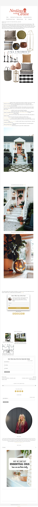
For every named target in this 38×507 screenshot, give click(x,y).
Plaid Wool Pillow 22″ (7, 110)
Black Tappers (6, 114)
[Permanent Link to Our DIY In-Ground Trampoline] (8, 337)
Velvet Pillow (6, 116)
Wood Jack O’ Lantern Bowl (8, 113)
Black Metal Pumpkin (7, 111)
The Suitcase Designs (23, 504)
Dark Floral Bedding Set (8, 123)
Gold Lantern (6, 121)
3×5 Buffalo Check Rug (7, 125)
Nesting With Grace (19, 12)
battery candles (12, 121)
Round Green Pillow (7, 104)
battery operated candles (23, 112)
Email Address (7, 361)
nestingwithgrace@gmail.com (19, 442)
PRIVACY (19, 506)
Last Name (6, 368)
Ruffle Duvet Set (6, 102)
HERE (25, 232)
